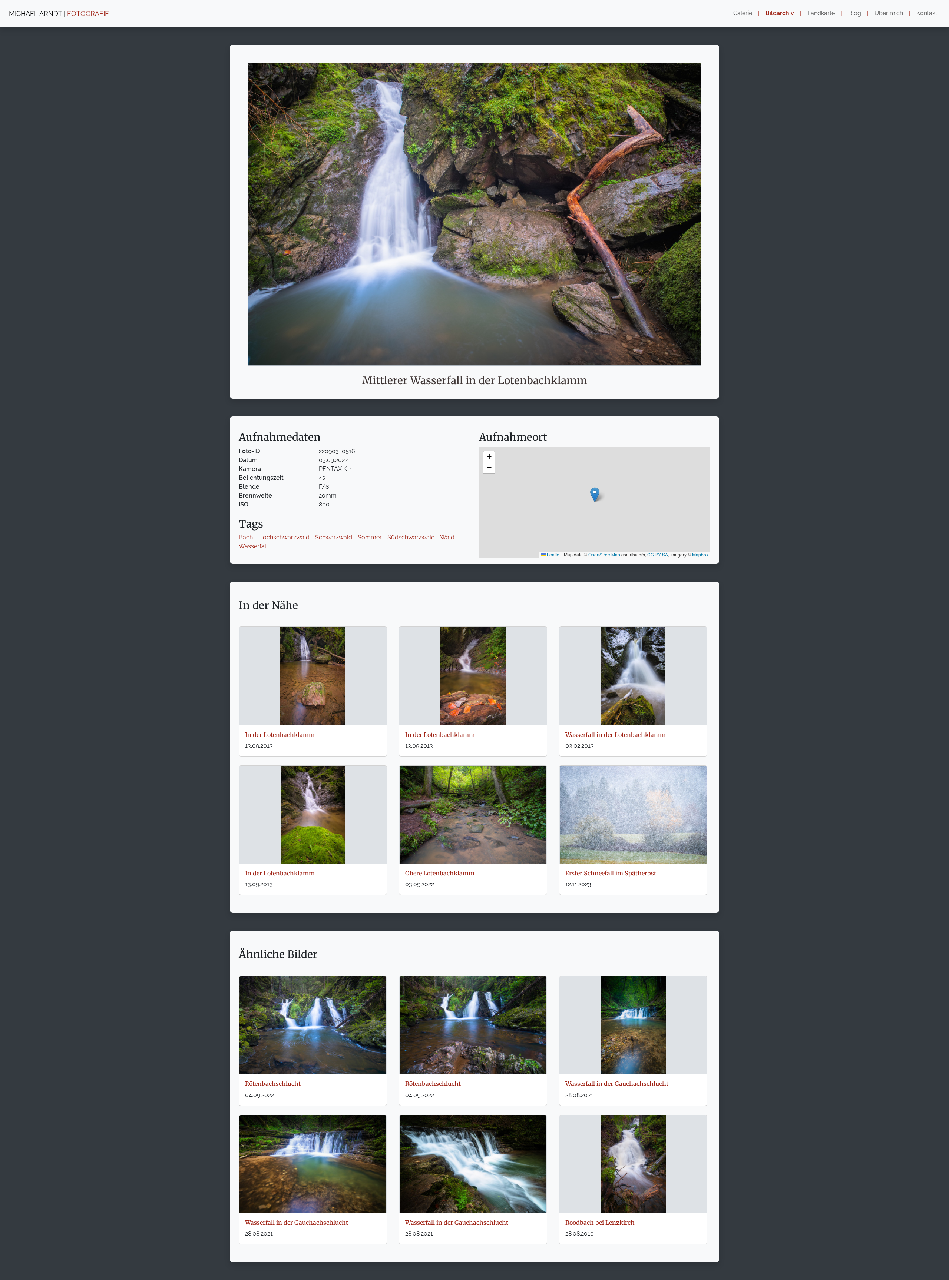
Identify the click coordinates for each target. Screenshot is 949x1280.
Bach (246, 537)
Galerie (742, 13)
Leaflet (553, 554)
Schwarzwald (333, 537)
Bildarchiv (780, 13)
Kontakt (926, 13)
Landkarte (821, 13)
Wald (447, 537)
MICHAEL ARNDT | (59, 13)
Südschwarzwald (411, 537)
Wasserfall (253, 546)
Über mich (888, 13)
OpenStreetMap (604, 554)
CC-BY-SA (657, 554)
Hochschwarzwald (284, 537)
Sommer (370, 537)
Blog (854, 13)
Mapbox (700, 554)
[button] (594, 494)
